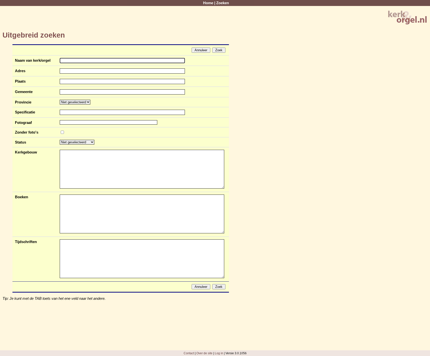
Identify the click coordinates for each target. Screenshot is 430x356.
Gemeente (24, 92)
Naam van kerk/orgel (33, 60)
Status (20, 142)
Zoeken (222, 3)
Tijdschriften (26, 242)
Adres (20, 71)
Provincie (23, 102)
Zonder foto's (26, 132)
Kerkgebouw (26, 152)
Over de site (204, 353)
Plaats (20, 81)
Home (208, 3)
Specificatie (25, 112)
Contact (189, 353)
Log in (219, 353)
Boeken (21, 197)
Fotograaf (23, 123)
